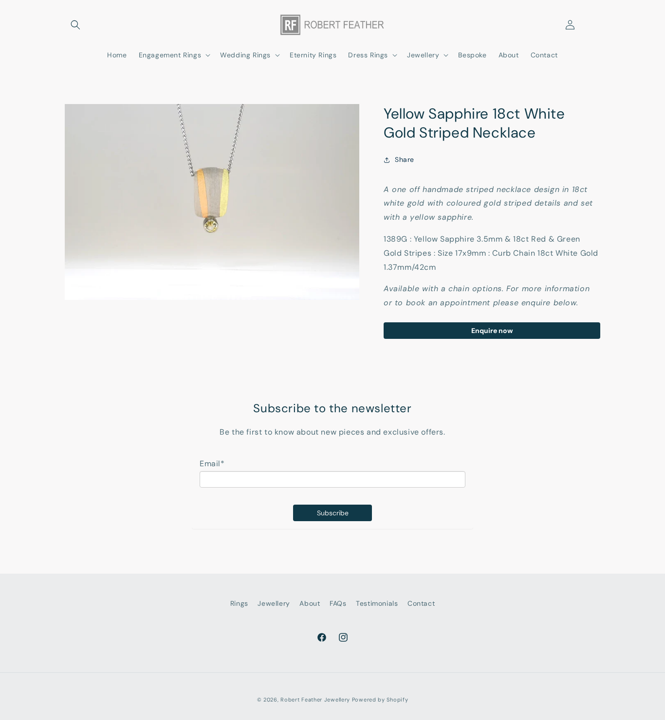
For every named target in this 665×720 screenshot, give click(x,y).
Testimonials (377, 603)
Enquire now (492, 330)
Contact (421, 603)
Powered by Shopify (380, 699)
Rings (239, 603)
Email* (212, 463)
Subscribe (333, 513)
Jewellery (274, 603)
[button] (75, 24)
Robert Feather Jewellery (315, 699)
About (309, 603)
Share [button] (404, 159)
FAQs (338, 603)
